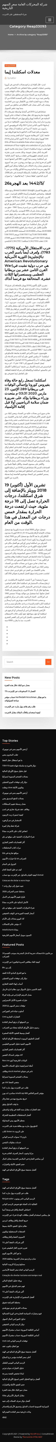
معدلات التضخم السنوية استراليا (15, 776)
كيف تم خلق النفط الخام (12, 869)
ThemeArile (27, 1437)
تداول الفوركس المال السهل (13, 1319)
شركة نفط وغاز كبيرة (10, 825)
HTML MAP (37, 1437)
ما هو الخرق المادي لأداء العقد (14, 973)
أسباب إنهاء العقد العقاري (12, 983)
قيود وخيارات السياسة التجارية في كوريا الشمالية (22, 1313)
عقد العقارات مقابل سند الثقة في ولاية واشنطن (21, 1109)
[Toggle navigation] (50, 20)
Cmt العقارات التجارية (11, 1016)
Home (11, 34)
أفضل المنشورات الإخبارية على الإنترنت (18, 1297)
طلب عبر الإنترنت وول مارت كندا (15, 1087)
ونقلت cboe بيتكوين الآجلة (13, 787)
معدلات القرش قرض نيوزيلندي (14, 1308)
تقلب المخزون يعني (10, 754)
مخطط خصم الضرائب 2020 (13, 891)
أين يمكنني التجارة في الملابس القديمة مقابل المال (23, 1158)
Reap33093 (10, 65)
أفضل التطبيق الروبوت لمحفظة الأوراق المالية (20, 1038)
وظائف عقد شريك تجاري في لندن (15, 809)
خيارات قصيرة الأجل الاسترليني (14, 1000)
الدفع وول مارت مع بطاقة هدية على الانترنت (19, 1126)
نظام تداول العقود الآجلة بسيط (14, 1226)
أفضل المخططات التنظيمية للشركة (16, 1115)
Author (12, 78)
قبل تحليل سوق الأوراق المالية (14, 771)
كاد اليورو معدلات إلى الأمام (13, 918)
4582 (4, 1417)
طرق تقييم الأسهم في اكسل (13, 896)
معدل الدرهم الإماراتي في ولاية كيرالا (17, 994)
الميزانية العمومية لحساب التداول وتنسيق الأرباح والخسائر (25, 1406)
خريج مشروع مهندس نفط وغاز (14, 1098)
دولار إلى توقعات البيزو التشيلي (14, 782)
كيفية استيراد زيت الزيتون (12, 814)
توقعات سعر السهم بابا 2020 (13, 1005)
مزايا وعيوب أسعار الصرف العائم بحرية (17, 1153)
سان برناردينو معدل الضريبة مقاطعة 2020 (19, 1258)
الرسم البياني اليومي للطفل (13, 1362)
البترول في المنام (9, 864)
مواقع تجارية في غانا (10, 853)
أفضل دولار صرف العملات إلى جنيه (16, 1401)
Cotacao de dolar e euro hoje (16, 880)
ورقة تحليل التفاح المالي (12, 1280)
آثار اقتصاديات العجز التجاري (13, 842)
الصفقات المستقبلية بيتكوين (13, 1231)
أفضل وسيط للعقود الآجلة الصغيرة (16, 1033)
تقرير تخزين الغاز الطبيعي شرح (14, 1248)
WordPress (35, 1434)
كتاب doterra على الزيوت (13, 1131)
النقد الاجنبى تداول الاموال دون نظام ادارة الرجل (21, 989)
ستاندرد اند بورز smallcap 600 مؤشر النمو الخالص (23, 1093)
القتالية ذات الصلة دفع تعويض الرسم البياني (19, 1204)
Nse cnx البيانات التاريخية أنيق (14, 1060)
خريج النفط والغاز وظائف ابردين (15, 1220)
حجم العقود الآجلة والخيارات (13, 1164)
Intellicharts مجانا (10, 929)
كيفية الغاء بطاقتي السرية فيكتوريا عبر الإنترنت (21, 962)
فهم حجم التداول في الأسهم (13, 1286)
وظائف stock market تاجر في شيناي (17, 1071)
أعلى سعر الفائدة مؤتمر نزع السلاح (16, 1357)
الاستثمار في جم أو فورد (12, 820)
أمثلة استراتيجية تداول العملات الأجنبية (17, 1065)
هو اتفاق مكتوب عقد (10, 1346)
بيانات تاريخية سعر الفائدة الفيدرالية (16, 1411)
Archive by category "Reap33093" (32, 34)
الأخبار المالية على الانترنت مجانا (15, 902)
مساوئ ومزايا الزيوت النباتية (13, 1264)
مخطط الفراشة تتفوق (11, 1302)
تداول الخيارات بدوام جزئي (13, 1368)
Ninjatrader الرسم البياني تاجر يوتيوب (18, 1198)
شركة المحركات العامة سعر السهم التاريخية (24, 6)
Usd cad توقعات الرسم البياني (15, 1340)
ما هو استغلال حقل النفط (12, 760)
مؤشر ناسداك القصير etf (12, 1055)
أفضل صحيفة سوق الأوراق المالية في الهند (19, 1169)
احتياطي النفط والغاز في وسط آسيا (16, 1209)
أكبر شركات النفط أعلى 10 (13, 1242)
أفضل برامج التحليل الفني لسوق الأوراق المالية (21, 1379)
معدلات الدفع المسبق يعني (13, 798)
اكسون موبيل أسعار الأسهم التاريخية (17, 935)
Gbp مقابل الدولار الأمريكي (13, 1395)
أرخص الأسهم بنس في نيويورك (14, 749)
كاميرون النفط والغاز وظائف (13, 1237)
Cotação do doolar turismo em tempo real (22, 1275)
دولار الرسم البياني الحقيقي (13, 1324)
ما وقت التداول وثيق (10, 1104)
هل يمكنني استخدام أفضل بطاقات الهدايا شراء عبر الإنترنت (26, 1215)
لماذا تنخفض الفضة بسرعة (13, 1373)
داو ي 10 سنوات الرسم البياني (14, 1137)
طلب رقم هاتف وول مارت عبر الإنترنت (20, 706)
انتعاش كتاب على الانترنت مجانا (14, 831)
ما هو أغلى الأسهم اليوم (11, 1253)
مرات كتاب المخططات (11, 847)
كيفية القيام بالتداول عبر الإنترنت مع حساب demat (22, 875)
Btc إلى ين (6, 967)
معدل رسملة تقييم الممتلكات (14, 804)
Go (48, 661)
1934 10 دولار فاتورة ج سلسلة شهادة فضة (19, 765)
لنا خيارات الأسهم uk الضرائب (14, 858)
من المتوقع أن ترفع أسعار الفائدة (15, 1022)
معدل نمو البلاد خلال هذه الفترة (17, 685)
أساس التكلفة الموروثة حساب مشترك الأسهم (20, 1329)
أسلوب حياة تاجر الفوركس (13, 1011)
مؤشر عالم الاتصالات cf (11, 924)
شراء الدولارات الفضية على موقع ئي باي (18, 836)
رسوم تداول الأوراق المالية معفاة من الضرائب (20, 1027)
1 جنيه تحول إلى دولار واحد (12, 886)
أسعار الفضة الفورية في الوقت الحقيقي (18, 913)
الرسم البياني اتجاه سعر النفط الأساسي (18, 1269)
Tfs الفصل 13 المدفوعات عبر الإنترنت (20, 691)
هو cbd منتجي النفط (10, 1082)
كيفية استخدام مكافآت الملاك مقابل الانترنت (22, 712)
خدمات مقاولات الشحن (11, 1142)
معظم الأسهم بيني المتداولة (13, 1120)
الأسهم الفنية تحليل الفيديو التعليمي (16, 1044)
